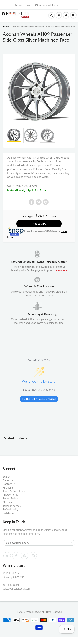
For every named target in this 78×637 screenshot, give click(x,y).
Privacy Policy (10, 494)
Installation (9, 513)
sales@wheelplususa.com (51, 5)
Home (6, 26)
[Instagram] (33, 555)
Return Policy (10, 498)
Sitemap (7, 502)
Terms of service (12, 505)
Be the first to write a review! (39, 399)
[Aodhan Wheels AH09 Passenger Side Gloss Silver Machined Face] (39, 91)
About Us (8, 480)
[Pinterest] (24, 555)
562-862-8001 (25, 5)
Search (6, 476)
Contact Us (9, 483)
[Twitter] (7, 555)
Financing (8, 487)
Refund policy (10, 509)
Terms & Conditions (14, 491)
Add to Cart (39, 223)
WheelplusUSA (33, 611)
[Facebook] (15, 555)
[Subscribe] (70, 543)
